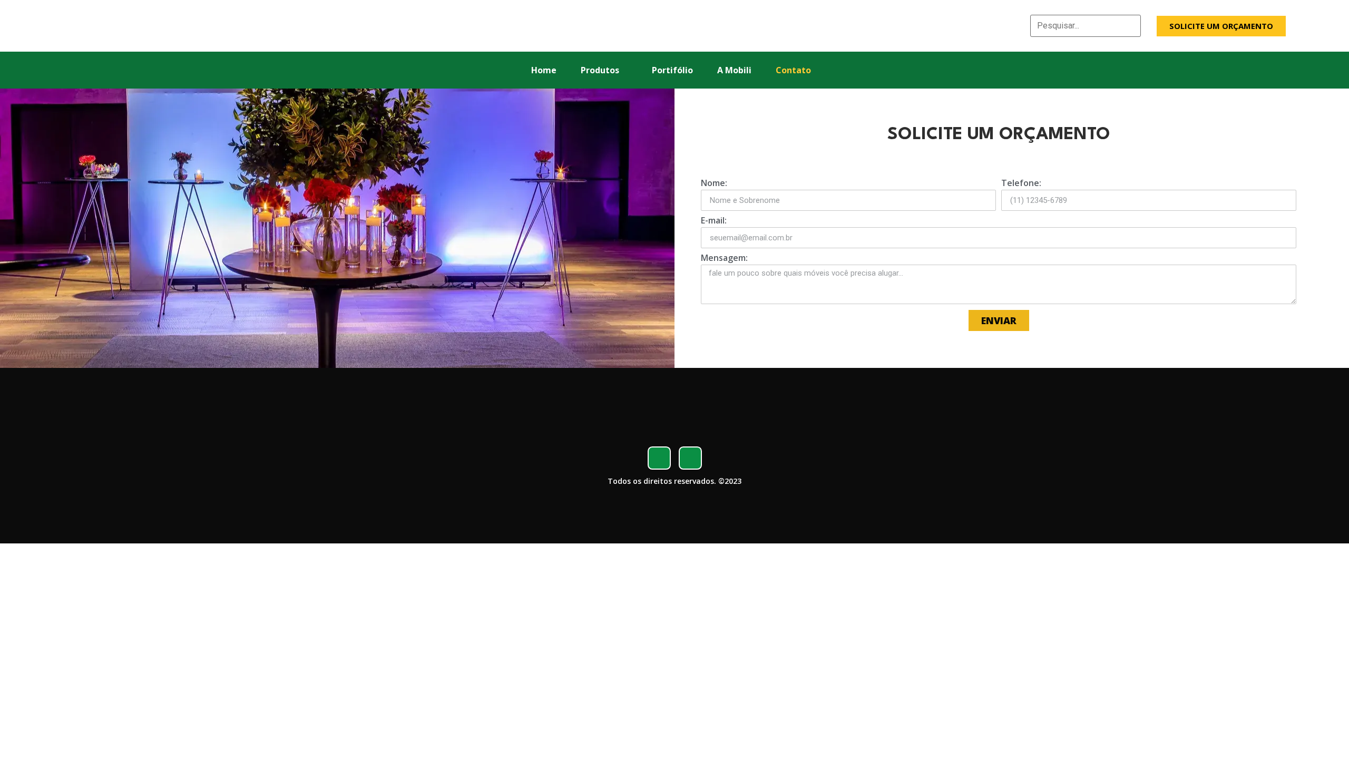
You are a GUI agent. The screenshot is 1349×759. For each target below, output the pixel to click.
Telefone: (1021, 184)
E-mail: (714, 221)
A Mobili (734, 70)
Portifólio (672, 70)
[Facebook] (659, 458)
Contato (793, 70)
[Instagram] (690, 458)
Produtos (600, 70)
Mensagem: (724, 259)
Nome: (714, 184)
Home (543, 70)
